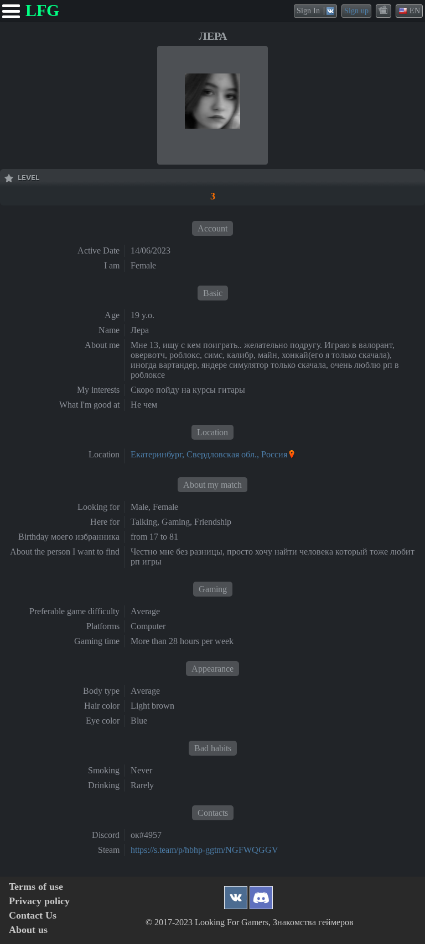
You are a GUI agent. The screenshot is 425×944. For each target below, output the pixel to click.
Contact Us (32, 915)
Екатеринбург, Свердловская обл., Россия (209, 454)
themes (384, 10)
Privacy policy (39, 901)
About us (28, 930)
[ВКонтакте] (235, 894)
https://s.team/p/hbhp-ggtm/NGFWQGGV (204, 850)
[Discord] (261, 894)
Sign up (356, 11)
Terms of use (36, 887)
